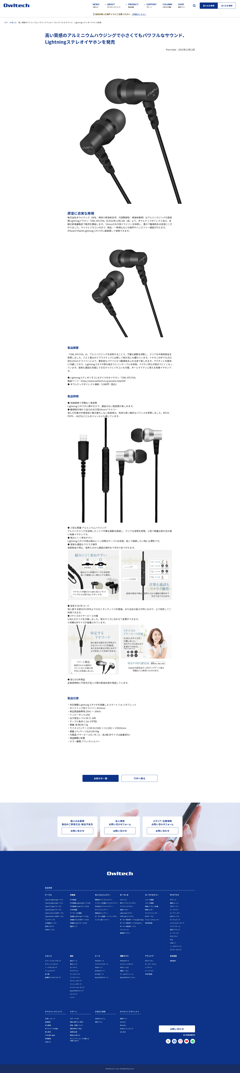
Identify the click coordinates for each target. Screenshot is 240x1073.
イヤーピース (124, 930)
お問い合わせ (77, 830)
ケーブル (48, 895)
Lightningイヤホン (126, 913)
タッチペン (73, 967)
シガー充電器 (149, 900)
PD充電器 (73, 900)
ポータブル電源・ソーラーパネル (106, 916)
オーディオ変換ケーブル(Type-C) (131, 923)
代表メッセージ (50, 1019)
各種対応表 (73, 1032)
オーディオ (124, 895)
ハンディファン (75, 977)
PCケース (173, 900)
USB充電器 (73, 910)
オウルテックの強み (51, 1028)
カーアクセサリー (152, 895)
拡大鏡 (47, 974)
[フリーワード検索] (194, 5)
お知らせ (48, 1042)
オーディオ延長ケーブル (128, 926)
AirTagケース (99, 974)
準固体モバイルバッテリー (103, 900)
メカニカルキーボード (177, 923)
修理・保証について (76, 1025)
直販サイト (123, 1019)
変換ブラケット (175, 930)
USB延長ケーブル (51, 923)
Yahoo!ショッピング (126, 1028)
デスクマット (74, 971)
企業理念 (48, 1022)
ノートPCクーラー (176, 946)
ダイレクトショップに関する (79, 1039)
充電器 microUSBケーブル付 (79, 920)
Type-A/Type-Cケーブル (53, 910)
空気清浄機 (148, 923)
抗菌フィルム (124, 971)
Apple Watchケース (101, 977)
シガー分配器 (149, 903)
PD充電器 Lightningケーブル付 (80, 903)
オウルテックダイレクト (129, 1012)
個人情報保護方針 (189, 1035)
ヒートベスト (149, 971)
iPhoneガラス (124, 961)
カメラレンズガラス (126, 964)
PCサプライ (174, 895)
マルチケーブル (50, 920)
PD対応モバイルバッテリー (104, 906)
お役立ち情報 (100, 1012)
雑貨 (71, 956)
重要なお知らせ (75, 1035)
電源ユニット (174, 903)
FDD (171, 940)
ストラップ (73, 994)
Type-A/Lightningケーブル (54, 903)
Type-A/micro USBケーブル (54, 916)
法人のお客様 (226, 5)
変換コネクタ (49, 926)
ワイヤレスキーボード (77, 987)
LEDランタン (149, 961)
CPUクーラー (174, 906)
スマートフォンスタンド (53, 961)
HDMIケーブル (49, 930)
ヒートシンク (174, 933)
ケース (97, 956)
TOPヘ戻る (139, 778)
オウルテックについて (53, 1012)
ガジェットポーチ (76, 981)
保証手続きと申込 (76, 1028)
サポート (73, 1012)
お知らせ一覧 (100, 778)
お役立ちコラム (100, 1019)
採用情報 (48, 1038)
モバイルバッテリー (103, 895)
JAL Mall (123, 1032)
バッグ (72, 997)
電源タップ (73, 926)
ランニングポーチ (76, 984)
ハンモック (148, 967)
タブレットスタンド (51, 964)
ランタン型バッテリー (102, 920)
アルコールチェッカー (152, 920)
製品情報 (48, 888)
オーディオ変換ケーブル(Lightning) (132, 920)
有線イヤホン (124, 910)
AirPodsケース (100, 971)
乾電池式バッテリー (101, 913)
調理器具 (173, 961)
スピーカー (123, 900)
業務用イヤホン (125, 933)
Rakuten (123, 1025)
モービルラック (175, 920)
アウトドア (149, 956)
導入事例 (48, 1032)
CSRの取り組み (50, 1035)
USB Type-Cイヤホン (127, 916)
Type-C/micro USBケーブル (54, 913)
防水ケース (73, 961)
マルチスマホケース (101, 964)
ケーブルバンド (75, 974)
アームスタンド (50, 971)
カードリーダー (175, 913)
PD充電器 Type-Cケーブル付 (79, 906)
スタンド (48, 956)
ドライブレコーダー (151, 913)
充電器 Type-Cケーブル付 (78, 923)
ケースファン (174, 910)
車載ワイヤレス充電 (151, 906)
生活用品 (173, 956)
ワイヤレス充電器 (76, 913)
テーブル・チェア (151, 964)
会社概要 (48, 1025)
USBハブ (173, 943)
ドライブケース (175, 926)
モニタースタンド (176, 950)
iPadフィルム (124, 967)
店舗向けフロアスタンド (53, 977)
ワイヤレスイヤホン (126, 906)
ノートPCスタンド (51, 967)
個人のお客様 (208, 5)
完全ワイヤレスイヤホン (128, 903)
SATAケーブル (174, 916)
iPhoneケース (99, 961)
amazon (123, 1022)
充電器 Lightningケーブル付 (79, 916)
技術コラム (98, 1022)
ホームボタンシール (126, 974)
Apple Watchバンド (77, 991)
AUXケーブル (149, 916)
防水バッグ (73, 964)
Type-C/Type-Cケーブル (53, 906)
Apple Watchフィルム (127, 977)
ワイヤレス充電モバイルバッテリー (106, 903)
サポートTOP (74, 1019)
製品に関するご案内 (76, 1022)
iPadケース (98, 967)
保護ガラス (124, 956)
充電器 (72, 895)
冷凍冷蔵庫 (148, 974)
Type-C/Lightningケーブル (54, 900)
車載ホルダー (149, 910)
